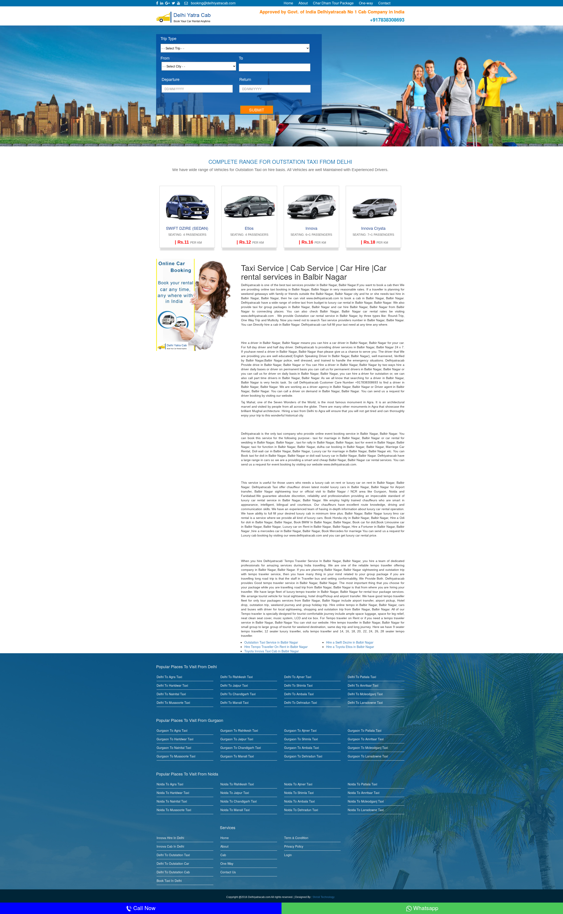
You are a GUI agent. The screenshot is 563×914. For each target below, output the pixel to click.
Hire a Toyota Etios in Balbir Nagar (350, 646)
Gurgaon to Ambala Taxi (301, 747)
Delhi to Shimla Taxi (298, 685)
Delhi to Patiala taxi (362, 677)
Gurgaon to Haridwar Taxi (175, 739)
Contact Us (228, 872)
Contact (384, 2)
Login (288, 855)
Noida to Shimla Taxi (299, 792)
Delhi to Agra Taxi (169, 677)
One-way (366, 2)
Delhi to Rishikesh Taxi (236, 677)
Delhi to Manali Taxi (234, 702)
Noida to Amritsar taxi (363, 792)
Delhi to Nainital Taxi (171, 694)
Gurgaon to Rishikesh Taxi (239, 730)
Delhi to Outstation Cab (173, 872)
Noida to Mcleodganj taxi (366, 801)
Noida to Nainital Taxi (172, 801)
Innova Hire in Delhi (170, 838)
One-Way (226, 863)
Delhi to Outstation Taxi (173, 855)
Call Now (143, 908)
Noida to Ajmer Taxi (298, 784)
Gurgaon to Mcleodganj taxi (368, 747)
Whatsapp (425, 908)
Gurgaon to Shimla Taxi (301, 739)
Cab (223, 855)
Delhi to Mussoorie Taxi (173, 702)
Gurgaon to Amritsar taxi (366, 739)
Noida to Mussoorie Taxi (174, 810)
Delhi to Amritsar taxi (363, 685)
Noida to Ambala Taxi (299, 801)
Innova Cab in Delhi (170, 846)
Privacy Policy (293, 846)
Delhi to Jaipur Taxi (234, 685)
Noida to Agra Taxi (170, 784)
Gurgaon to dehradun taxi (303, 756)
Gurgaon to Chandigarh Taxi (240, 747)
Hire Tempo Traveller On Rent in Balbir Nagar (276, 646)
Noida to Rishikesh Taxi (237, 784)
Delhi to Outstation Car (173, 863)
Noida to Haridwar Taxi (173, 792)
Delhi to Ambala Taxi (299, 694)
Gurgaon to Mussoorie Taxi (176, 756)
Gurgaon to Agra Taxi (172, 730)
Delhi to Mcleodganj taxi (365, 694)
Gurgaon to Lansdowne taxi (368, 756)
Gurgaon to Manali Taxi (237, 756)
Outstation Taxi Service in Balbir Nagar (271, 642)
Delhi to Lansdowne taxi (365, 702)
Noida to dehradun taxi (301, 810)
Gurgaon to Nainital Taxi (174, 747)
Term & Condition (296, 838)
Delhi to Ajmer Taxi (297, 677)
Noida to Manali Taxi (235, 810)
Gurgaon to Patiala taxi (364, 730)
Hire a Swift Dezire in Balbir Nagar (349, 642)
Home (288, 2)
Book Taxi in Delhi (169, 880)
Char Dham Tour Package (333, 2)
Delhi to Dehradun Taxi (300, 702)
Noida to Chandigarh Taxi (238, 801)
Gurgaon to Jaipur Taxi (236, 739)
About (303, 2)
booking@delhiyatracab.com (213, 2)
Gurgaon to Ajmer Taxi (300, 730)
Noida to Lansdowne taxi (366, 810)
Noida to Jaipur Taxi (234, 792)
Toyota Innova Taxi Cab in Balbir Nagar (271, 651)
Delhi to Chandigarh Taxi (238, 694)
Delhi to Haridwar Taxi (172, 685)
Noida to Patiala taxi (362, 784)
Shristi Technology (324, 897)
